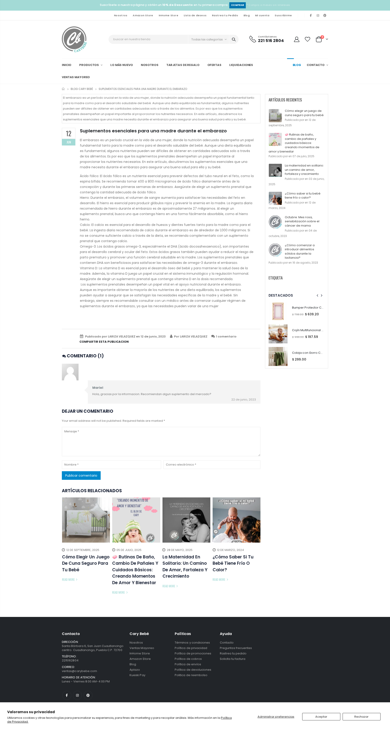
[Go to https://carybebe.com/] (74, 39)
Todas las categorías (207, 39)
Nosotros (120, 15)
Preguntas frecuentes (236, 648)
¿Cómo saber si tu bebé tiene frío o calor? (302, 195)
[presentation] (65, 546)
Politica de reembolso (191, 675)
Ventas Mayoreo (142, 648)
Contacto (227, 642)
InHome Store (168, 15)
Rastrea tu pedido (233, 653)
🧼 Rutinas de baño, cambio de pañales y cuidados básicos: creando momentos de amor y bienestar (294, 142)
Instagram (77, 695)
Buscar (234, 39)
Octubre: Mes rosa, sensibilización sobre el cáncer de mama (302, 221)
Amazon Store (143, 15)
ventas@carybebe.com (79, 671)
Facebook (66, 695)
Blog (247, 15)
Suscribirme (283, 15)
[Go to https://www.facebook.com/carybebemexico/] (311, 15)
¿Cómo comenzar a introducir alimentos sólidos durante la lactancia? (300, 251)
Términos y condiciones (192, 642)
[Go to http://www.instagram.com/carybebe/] (318, 15)
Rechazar (361, 717)
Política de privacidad (191, 648)
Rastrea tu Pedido (225, 15)
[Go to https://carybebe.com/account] (296, 39)
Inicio (63, 89)
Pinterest (88, 695)
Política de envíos (188, 664)
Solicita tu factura (232, 659)
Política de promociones (193, 653)
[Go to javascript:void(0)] (307, 39)
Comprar (237, 5)
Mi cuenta (262, 15)
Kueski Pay (137, 675)
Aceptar (321, 717)
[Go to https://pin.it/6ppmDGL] (325, 15)
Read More (68, 579)
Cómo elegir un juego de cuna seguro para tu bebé (304, 113)
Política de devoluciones (193, 670)
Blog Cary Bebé (82, 89)
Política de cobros (188, 659)
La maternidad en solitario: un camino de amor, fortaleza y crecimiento (304, 169)
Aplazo (135, 670)
